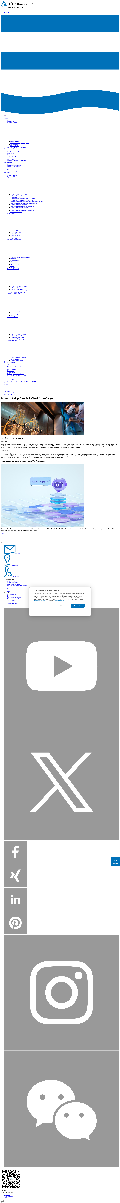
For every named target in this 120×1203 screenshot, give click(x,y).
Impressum (7, 1195)
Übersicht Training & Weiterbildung (19, 311)
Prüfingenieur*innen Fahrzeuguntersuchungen (22, 200)
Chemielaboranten (15, 141)
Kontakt (3, 533)
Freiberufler (10, 169)
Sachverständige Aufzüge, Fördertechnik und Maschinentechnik (27, 201)
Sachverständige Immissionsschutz (19, 207)
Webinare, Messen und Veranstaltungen (17, 585)
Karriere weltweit (11, 369)
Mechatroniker (14, 144)
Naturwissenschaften (12, 603)
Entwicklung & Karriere (13, 166)
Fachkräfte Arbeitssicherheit (17, 195)
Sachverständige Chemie (17, 360)
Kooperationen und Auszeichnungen (16, 375)
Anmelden (6, 12)
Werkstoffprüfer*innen (16, 212)
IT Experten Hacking (16, 232)
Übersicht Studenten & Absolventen (16, 152)
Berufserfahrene (8, 162)
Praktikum (9, 154)
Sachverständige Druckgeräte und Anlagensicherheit (24, 203)
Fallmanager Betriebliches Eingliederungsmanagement (24, 290)
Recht (12, 266)
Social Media (10, 371)
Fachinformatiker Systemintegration (19, 143)
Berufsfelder (7, 172)
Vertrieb (12, 267)
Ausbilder (13, 312)
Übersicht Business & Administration (20, 257)
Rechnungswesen (15, 264)
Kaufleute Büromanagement (17, 140)
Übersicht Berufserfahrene (14, 165)
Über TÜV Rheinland (10, 362)
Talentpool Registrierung (13, 379)
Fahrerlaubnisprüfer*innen (17, 197)
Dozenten (13, 315)
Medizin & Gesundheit (13, 269)
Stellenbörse (7, 382)
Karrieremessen (11, 159)
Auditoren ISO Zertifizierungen (18, 336)
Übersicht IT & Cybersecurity (18, 231)
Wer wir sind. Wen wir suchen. (15, 366)
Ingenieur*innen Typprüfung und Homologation (23, 198)
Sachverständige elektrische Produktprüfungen (22, 206)
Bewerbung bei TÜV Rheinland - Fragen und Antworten (22, 381)
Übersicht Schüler (11, 121)
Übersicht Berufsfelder (13, 175)
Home (5, 389)
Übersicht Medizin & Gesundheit (19, 286)
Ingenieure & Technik (13, 177)
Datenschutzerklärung (39, 600)
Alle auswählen (77, 606)
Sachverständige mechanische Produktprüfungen (23, 209)
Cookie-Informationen (58, 600)
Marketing (13, 261)
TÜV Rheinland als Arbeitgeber (15, 365)
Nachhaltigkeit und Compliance (15, 374)
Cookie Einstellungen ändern (61, 605)
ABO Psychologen (15, 287)
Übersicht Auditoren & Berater (18, 334)
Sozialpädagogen (15, 314)
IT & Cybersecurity (12, 213)
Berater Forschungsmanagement (18, 339)
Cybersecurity (14, 238)
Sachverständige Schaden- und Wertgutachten (22, 210)
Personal (12, 263)
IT (7, 596)
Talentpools (7, 377)
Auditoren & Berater (12, 317)
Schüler (6, 118)
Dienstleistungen (11, 581)
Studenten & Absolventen (10, 149)
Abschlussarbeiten (12, 156)
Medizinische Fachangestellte (18, 292)
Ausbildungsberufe (12, 122)
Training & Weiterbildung (14, 293)
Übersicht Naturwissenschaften (18, 357)
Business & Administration (14, 239)
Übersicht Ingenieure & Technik (18, 194)
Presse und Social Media (13, 584)
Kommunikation (14, 260)
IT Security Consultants (16, 233)
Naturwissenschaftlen (13, 340)
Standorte (9, 368)
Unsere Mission (11, 372)
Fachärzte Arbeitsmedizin (17, 289)
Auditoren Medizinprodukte (17, 337)
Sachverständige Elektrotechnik (18, 204)
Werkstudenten (11, 153)
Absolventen (10, 157)
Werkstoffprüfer (14, 146)
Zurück (4, 115)
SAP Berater (13, 236)
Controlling (13, 258)
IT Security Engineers (16, 235)
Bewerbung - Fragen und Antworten (16, 147)
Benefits (9, 168)
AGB (5, 1198)
